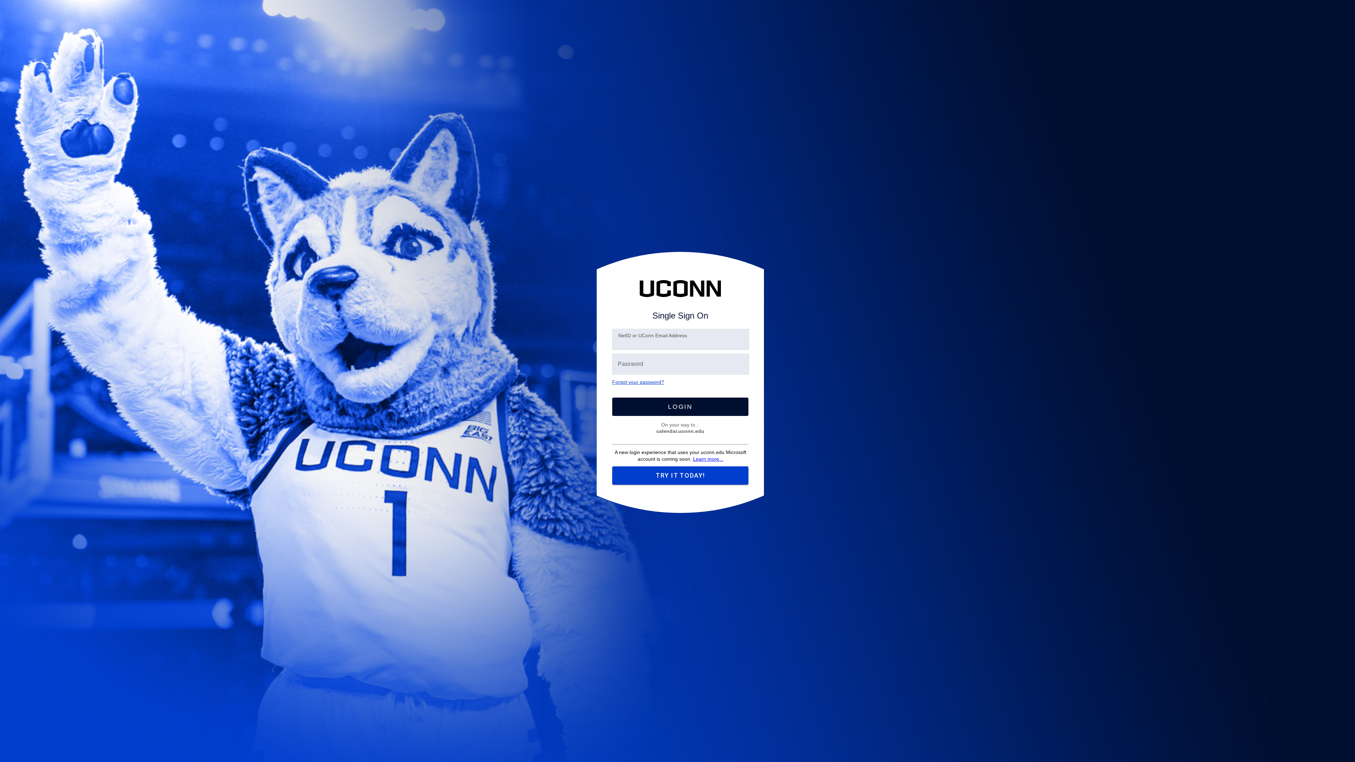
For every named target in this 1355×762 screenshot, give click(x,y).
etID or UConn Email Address (652, 335)
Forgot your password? (638, 382)
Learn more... (708, 459)
